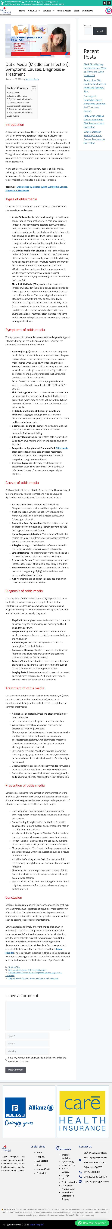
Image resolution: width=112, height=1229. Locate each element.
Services (47, 10)
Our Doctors (42, 1161)
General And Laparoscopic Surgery (68, 1196)
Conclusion (14, 116)
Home (22, 10)
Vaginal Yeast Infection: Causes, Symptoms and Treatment (33, 978)
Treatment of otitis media (20, 109)
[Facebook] (104, 3)
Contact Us (87, 10)
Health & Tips (14, 967)
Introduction (14, 92)
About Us (32, 10)
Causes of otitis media (19, 102)
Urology (65, 1175)
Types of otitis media (18, 96)
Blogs (76, 10)
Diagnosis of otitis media (20, 106)
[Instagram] (109, 3)
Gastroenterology (70, 1182)
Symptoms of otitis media (20, 99)
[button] (92, 1223)
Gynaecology (68, 1161)
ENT (63, 1178)
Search (87, 25)
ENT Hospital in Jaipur (37, 970)
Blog (39, 1165)
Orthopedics (67, 1185)
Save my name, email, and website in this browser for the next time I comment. (37, 1059)
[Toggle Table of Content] (32, 88)
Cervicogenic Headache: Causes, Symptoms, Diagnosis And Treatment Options (94, 103)
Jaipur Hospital (36, 1224)
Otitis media (62, 448)
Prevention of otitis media (20, 112)
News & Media (64, 10)
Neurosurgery (68, 1165)
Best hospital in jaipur (17, 970)
